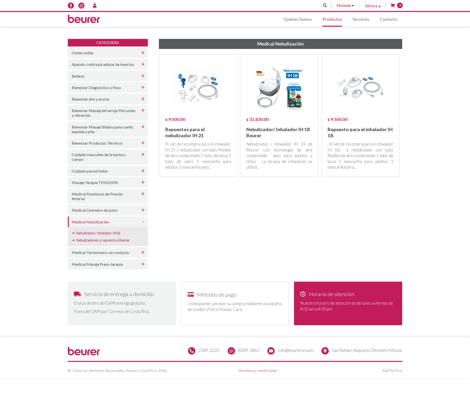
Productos (332, 19)
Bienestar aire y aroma (90, 99)
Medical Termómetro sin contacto (100, 252)
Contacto (388, 19)
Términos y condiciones (257, 370)
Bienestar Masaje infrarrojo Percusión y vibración (103, 112)
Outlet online (83, 52)
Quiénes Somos (297, 19)
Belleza (78, 76)
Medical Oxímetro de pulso (95, 210)
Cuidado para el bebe (89, 171)
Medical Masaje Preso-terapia (97, 264)
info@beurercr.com (295, 350)
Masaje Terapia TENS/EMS (95, 182)
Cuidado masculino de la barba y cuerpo (99, 156)
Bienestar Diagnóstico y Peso (96, 87)
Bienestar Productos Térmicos (97, 143)
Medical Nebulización (90, 221)
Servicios (360, 19)
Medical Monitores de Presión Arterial (97, 196)
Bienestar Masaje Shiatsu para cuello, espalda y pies (103, 129)
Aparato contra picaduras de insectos (103, 64)
